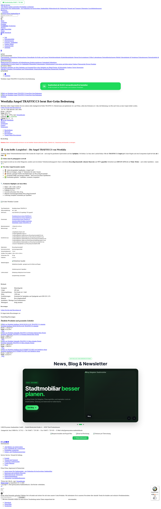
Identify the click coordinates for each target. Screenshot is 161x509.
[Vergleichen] (3, 331)
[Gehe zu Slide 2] (79, 424)
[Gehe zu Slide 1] (77, 424)
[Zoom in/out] (1, 488)
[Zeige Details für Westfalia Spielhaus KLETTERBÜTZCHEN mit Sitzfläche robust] (24, 349)
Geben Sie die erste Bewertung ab (11, 107)
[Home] (5, 74)
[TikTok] (4, 442)
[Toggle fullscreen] (3, 488)
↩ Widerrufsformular (80, 438)
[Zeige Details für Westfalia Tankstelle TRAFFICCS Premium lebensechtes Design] (23, 333)
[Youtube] (6, 442)
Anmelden (22, 497)
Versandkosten (20, 115)
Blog (2, 10)
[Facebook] (1, 442)
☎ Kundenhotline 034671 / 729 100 (13, 2)
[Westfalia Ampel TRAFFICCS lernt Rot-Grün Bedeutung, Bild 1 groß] (21, 93)
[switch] (155, 498)
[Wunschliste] (1, 331)
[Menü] (158, 487)
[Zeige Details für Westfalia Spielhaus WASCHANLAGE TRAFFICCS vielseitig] (23, 324)
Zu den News (32, 407)
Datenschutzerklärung (61, 499)
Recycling (37, 67)
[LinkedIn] (8, 442)
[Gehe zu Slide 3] (82, 424)
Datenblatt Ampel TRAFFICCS (21, 222)
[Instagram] (3, 442)
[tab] (7, 502)
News (5, 10)
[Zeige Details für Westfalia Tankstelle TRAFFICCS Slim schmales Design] (21, 341)
